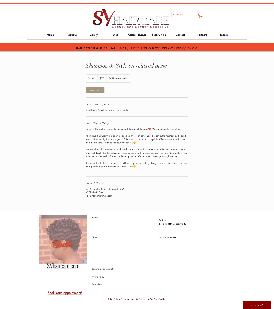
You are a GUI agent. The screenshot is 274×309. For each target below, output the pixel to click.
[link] (95, 90)
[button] (200, 15)
